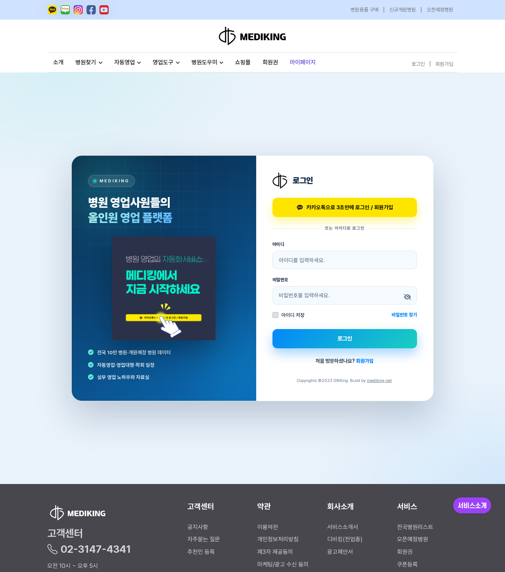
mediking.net (379, 380)
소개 (58, 62)
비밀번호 (280, 279)
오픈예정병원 (440, 10)
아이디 (278, 244)
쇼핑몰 (243, 62)
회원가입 (444, 64)
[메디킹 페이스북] (91, 10)
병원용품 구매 (364, 10)
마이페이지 (303, 62)
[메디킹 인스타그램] (78, 10)
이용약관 (267, 527)
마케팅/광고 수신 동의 (283, 564)
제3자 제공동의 (275, 551)
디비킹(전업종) (345, 539)
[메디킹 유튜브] (104, 10)
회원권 (270, 62)
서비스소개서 (342, 527)
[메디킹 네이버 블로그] (65, 10)
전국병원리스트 (415, 527)
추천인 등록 (201, 551)
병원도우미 (204, 62)
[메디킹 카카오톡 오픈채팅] (52, 10)
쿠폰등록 (407, 564)
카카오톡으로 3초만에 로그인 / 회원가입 (349, 207)
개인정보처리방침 (278, 539)
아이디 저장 (293, 315)
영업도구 (163, 62)
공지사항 (197, 527)
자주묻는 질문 (203, 539)
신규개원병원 (402, 10)
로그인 (418, 64)
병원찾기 (85, 62)
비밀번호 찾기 (404, 315)
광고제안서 (340, 551)
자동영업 (124, 62)
